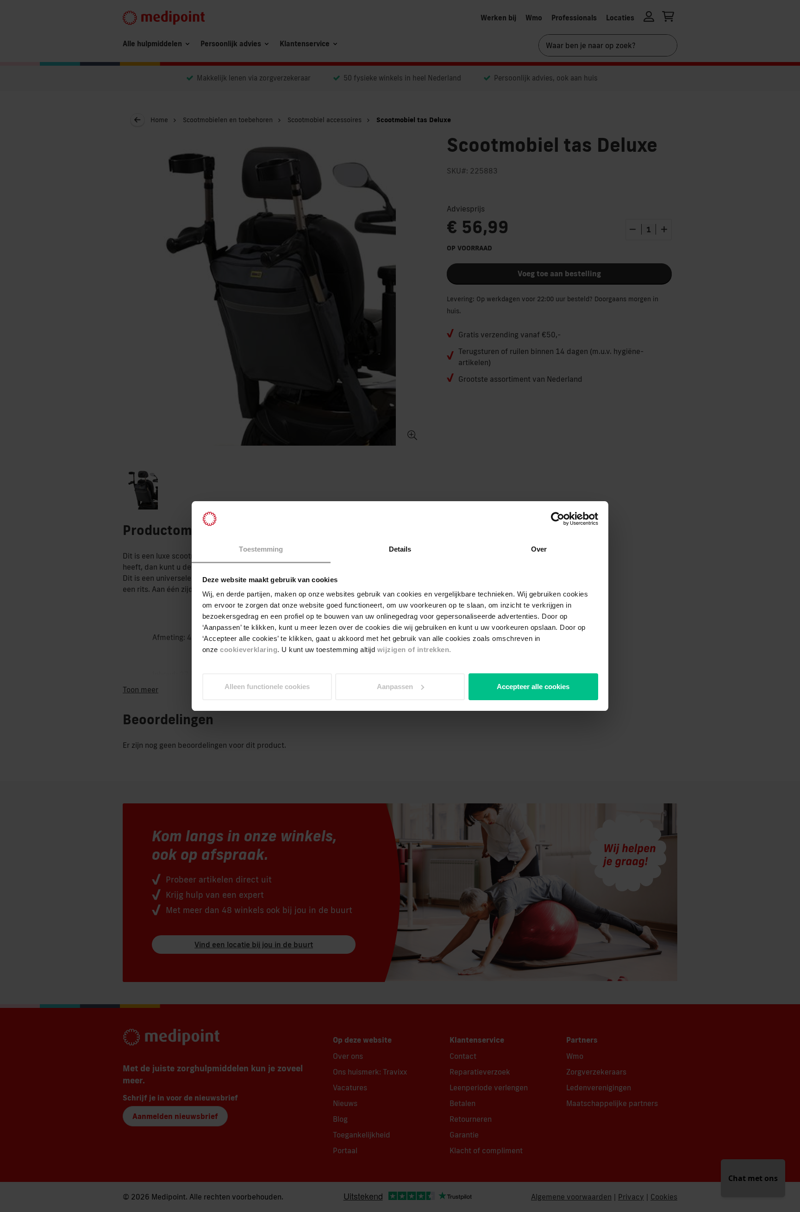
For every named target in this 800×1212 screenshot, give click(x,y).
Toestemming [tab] (261, 549)
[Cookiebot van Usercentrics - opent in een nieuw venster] (557, 519)
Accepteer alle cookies (533, 686)
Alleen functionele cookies (267, 686)
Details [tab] (400, 549)
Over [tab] (539, 549)
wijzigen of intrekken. (414, 649)
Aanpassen (395, 686)
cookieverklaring (248, 649)
